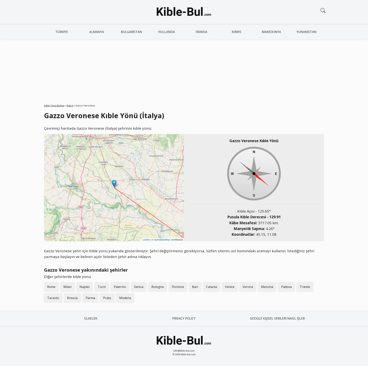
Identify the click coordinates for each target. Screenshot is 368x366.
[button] (114, 184)
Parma (90, 298)
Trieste (305, 287)
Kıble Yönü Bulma (54, 105)
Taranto (53, 298)
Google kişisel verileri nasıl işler (277, 318)
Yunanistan (306, 32)
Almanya (96, 32)
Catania (211, 287)
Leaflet (146, 239)
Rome (51, 287)
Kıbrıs (236, 32)
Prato (107, 298)
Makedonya (271, 32)
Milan (67, 287)
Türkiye (61, 32)
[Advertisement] (184, 68)
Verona (247, 287)
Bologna (157, 287)
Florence (178, 287)
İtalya (70, 105)
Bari (195, 287)
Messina (267, 287)
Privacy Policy (184, 318)
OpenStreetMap (162, 239)
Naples (85, 287)
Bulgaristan (131, 32)
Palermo (120, 287)
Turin (102, 287)
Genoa (138, 287)
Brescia (72, 298)
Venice (229, 287)
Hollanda (166, 32)
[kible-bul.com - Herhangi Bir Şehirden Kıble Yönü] (184, 12)
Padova (286, 287)
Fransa (201, 32)
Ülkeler (90, 318)
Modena (125, 298)
